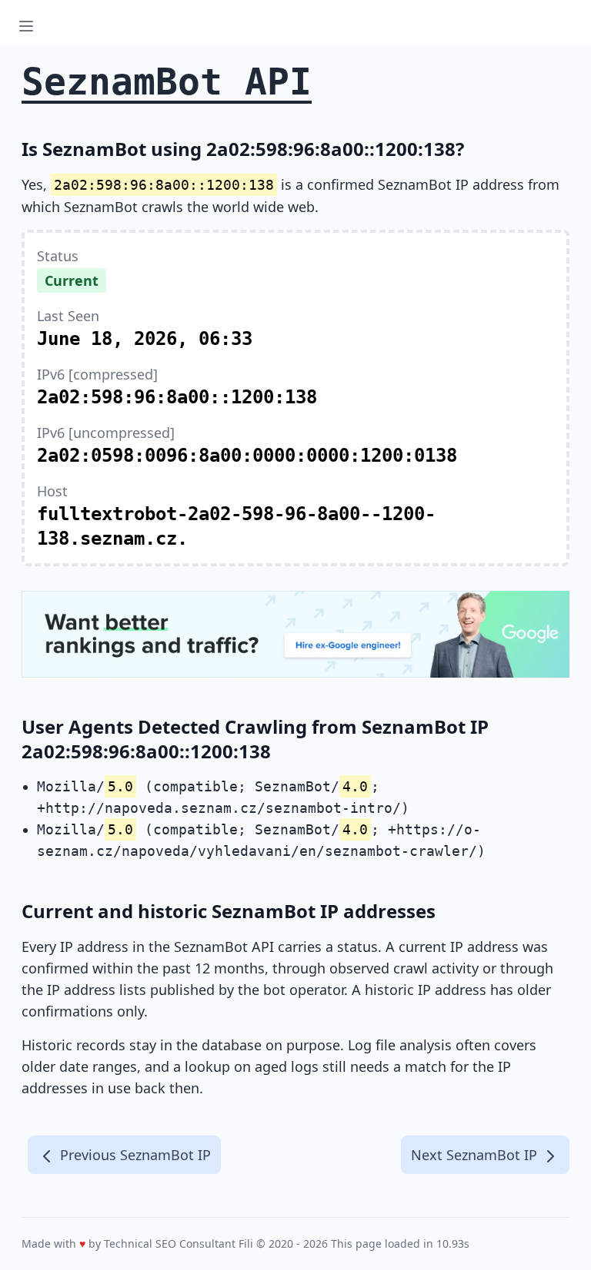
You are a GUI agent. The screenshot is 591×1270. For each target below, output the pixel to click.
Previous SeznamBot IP (133, 1155)
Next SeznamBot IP (476, 1155)
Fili (246, 1243)
